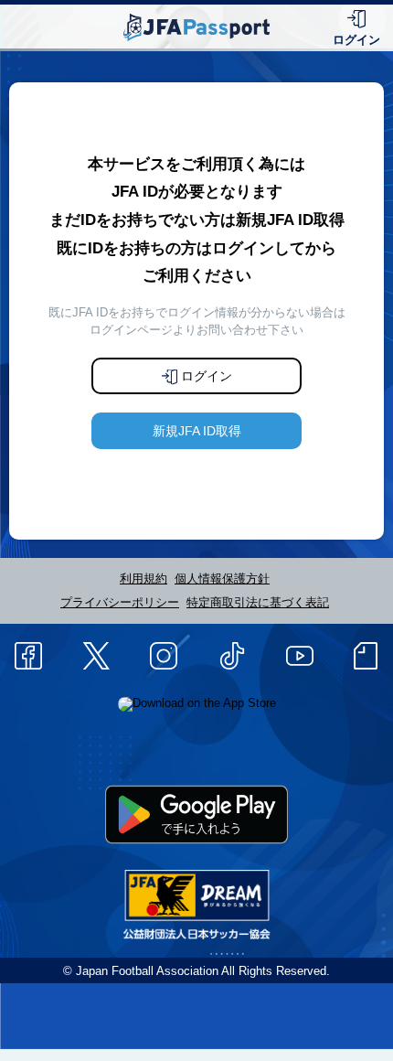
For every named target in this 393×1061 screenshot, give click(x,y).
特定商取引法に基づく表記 (257, 602)
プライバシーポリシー (119, 602)
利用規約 (143, 578)
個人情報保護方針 (222, 578)
